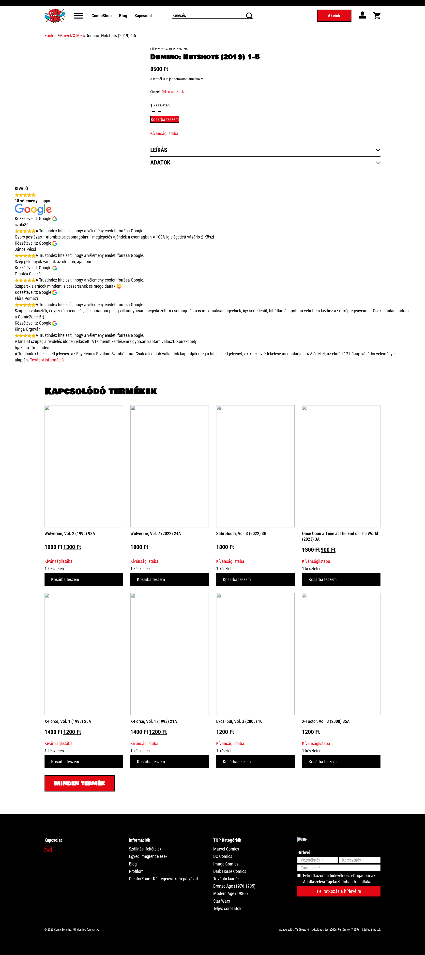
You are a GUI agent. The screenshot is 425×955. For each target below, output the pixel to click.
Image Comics (225, 863)
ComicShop (101, 15)
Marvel (65, 35)
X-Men (78, 35)
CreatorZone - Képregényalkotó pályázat (163, 878)
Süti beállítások (371, 929)
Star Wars (221, 901)
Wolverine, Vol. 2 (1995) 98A (70, 533)
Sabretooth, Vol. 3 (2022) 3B (241, 533)
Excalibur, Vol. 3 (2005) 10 (239, 721)
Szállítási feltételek (145, 848)
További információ (47, 359)
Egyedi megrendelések (148, 856)
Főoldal (51, 35)
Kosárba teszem (65, 579)
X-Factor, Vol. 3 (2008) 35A (326, 721)
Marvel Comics (226, 848)
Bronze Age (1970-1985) (234, 886)
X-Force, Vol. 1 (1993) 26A (68, 721)
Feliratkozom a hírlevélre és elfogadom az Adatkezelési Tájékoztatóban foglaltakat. (339, 878)
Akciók (334, 15)
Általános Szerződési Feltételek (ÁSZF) (335, 929)
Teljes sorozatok (173, 92)
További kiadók (226, 878)
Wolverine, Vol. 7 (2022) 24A (155, 533)
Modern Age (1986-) (230, 893)
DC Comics (222, 856)
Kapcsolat (143, 15)
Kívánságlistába (164, 133)
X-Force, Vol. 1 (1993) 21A (153, 721)
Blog (123, 15)
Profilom (136, 871)
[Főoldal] (55, 16)
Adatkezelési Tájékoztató (294, 929)
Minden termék (79, 783)
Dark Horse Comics (229, 871)
